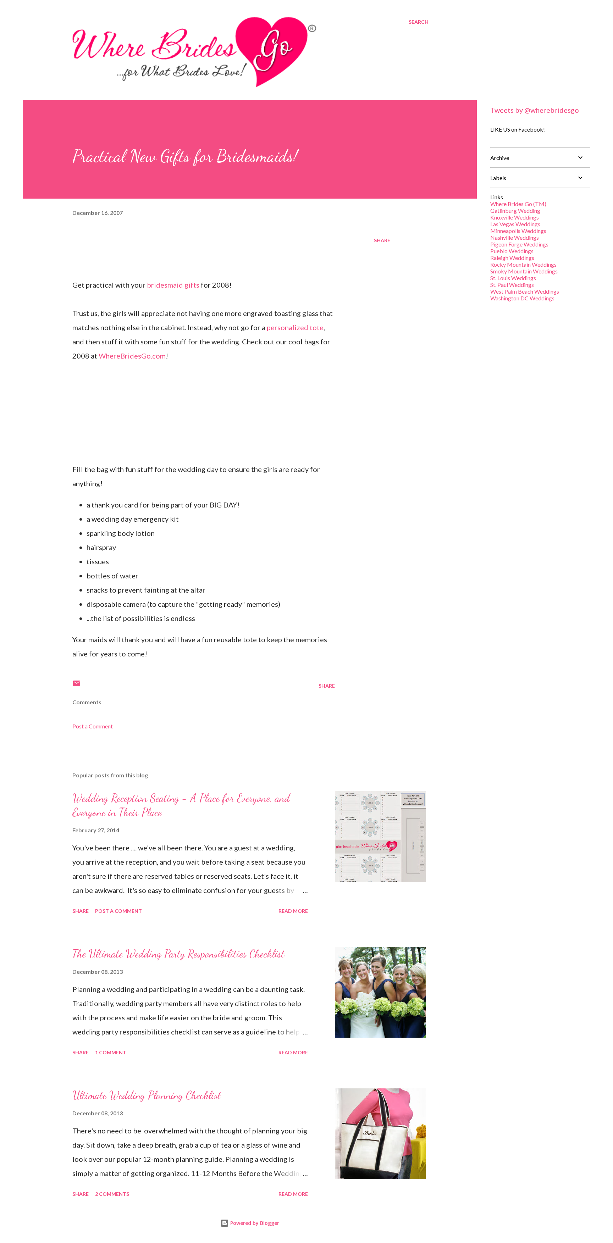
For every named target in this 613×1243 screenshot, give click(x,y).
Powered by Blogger (254, 1223)
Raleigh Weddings (512, 257)
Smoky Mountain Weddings (524, 271)
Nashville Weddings (514, 237)
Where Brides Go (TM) (518, 203)
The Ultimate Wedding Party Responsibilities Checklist (178, 953)
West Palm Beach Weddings (524, 291)
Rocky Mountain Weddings (523, 264)
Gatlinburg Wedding (515, 210)
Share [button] (382, 240)
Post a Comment (92, 726)
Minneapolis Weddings (518, 230)
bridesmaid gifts (174, 285)
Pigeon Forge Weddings (519, 244)
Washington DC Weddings (522, 298)
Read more (293, 911)
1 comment (110, 1052)
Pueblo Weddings (512, 251)
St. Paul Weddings (512, 284)
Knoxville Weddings (514, 217)
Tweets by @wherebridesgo (534, 110)
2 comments (112, 1194)
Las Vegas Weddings (515, 224)
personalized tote (295, 327)
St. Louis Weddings (513, 277)
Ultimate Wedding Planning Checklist (146, 1095)
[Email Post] (76, 686)
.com (132, 355)
